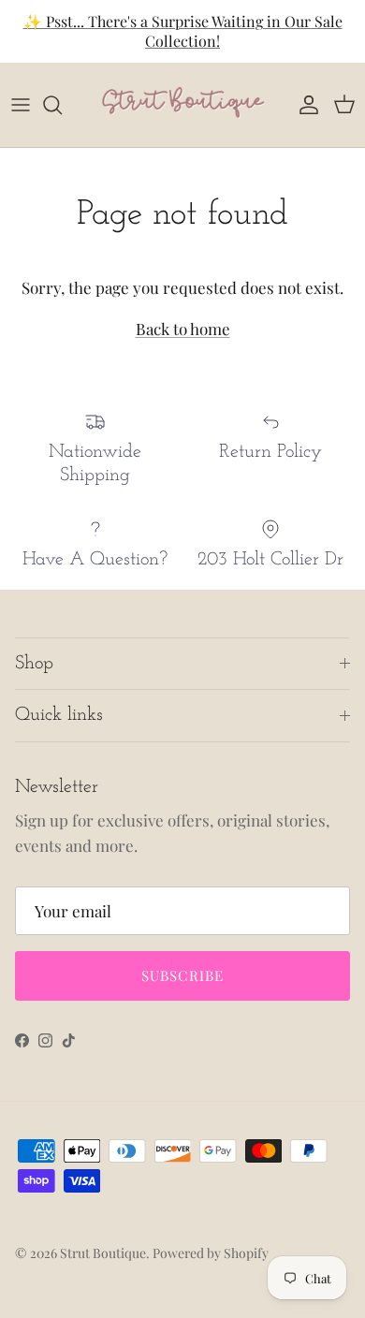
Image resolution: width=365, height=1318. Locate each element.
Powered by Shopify (211, 1253)
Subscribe (183, 975)
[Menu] (20, 104)
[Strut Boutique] (183, 105)
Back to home (183, 328)
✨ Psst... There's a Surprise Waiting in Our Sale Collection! (183, 31)
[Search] (61, 104)
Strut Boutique (103, 1253)
